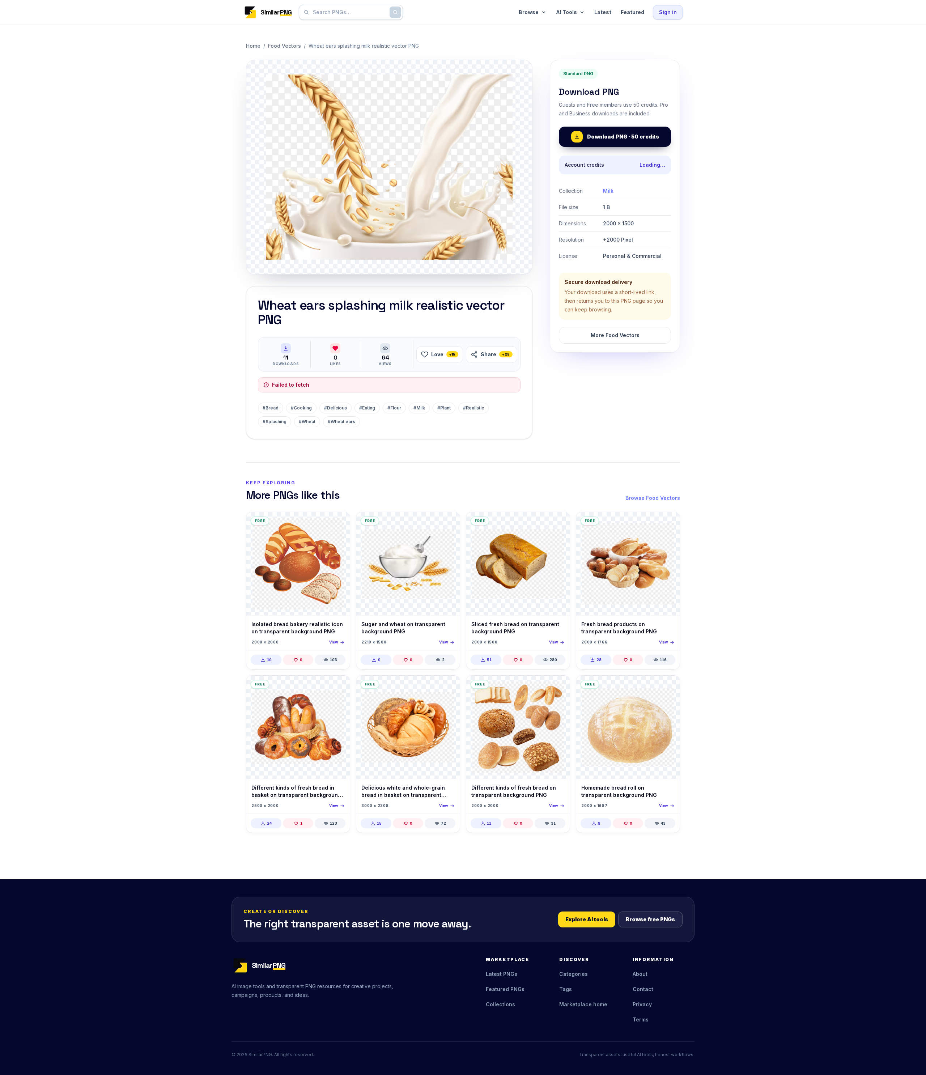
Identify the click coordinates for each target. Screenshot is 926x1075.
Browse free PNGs (650, 919)
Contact (643, 989)
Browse (529, 12)
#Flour (394, 408)
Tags (565, 989)
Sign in (668, 12)
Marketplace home (583, 1004)
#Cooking (301, 408)
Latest (602, 12)
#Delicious (335, 408)
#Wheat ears (341, 421)
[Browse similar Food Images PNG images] (558, 524)
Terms (641, 1019)
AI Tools (566, 12)
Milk (608, 191)
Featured (632, 12)
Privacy (642, 1004)
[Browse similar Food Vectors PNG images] (338, 524)
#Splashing (274, 421)
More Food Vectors (615, 335)
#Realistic (473, 408)
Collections (500, 1004)
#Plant (444, 408)
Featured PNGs (505, 989)
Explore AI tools (586, 919)
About (640, 974)
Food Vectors (284, 46)
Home (253, 46)
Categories (573, 974)
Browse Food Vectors (652, 498)
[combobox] (349, 12)
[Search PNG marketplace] (395, 12)
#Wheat (307, 421)
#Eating (367, 408)
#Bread (271, 408)
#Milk (419, 408)
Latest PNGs (501, 974)
